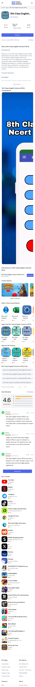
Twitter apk (4, 670)
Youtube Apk (5, 676)
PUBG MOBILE (23, 673)
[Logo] (17, 3)
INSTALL (17, 35)
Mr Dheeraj (14, 17)
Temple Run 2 (23, 667)
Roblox (21, 676)
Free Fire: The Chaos (25, 670)
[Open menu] (2, 3)
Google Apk (5, 664)
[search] (32, 3)
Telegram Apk (5, 673)
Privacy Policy (23, 685)
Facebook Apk (5, 667)
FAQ (2, 685)
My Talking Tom (23, 664)
